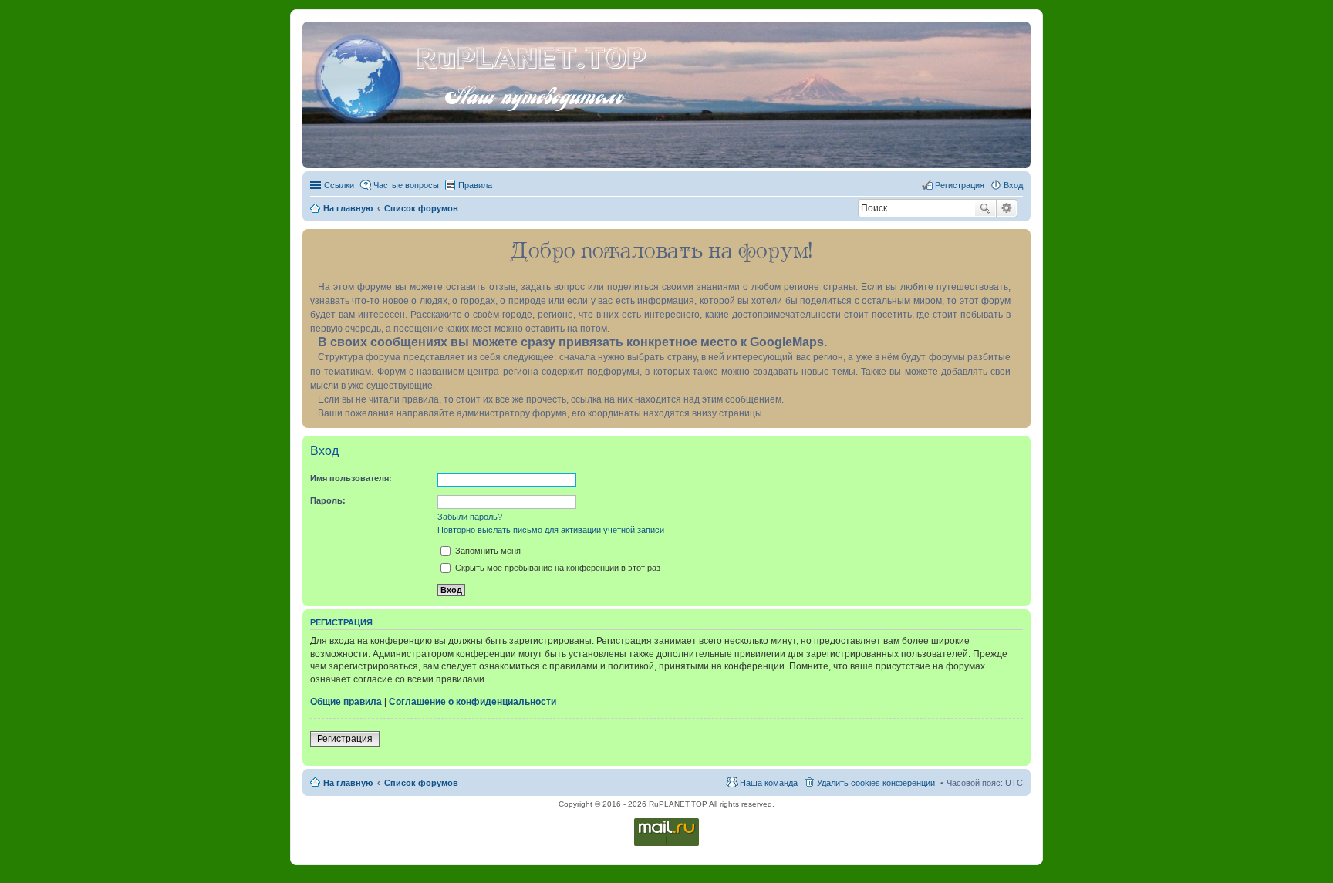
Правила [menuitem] (475, 185)
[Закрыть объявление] (1018, 241)
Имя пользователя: (351, 478)
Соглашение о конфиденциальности (472, 701)
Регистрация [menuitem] (959, 185)
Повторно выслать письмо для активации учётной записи (550, 529)
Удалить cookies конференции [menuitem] (876, 782)
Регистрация (345, 738)
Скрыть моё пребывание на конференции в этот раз (556, 567)
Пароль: (328, 500)
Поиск (985, 208)
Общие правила (346, 701)
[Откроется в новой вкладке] (666, 845)
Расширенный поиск (1007, 208)
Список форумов (421, 782)
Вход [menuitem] (1013, 185)
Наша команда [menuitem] (769, 782)
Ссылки (339, 185)
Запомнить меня (487, 550)
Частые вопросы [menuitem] (406, 185)
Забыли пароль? (469, 516)
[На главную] (361, 76)
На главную (348, 782)
